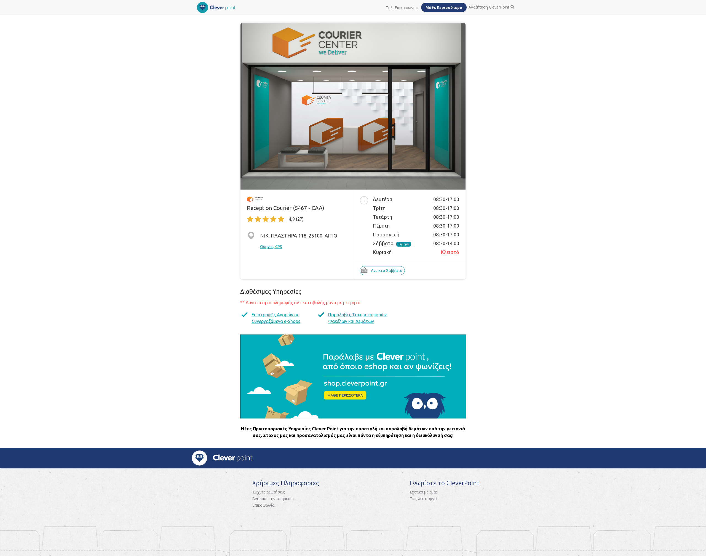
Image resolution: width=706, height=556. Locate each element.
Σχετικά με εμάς (423, 492)
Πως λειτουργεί (423, 498)
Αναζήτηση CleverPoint (489, 7)
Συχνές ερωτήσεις (268, 492)
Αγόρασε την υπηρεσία (273, 498)
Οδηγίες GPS (271, 246)
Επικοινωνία (263, 505)
